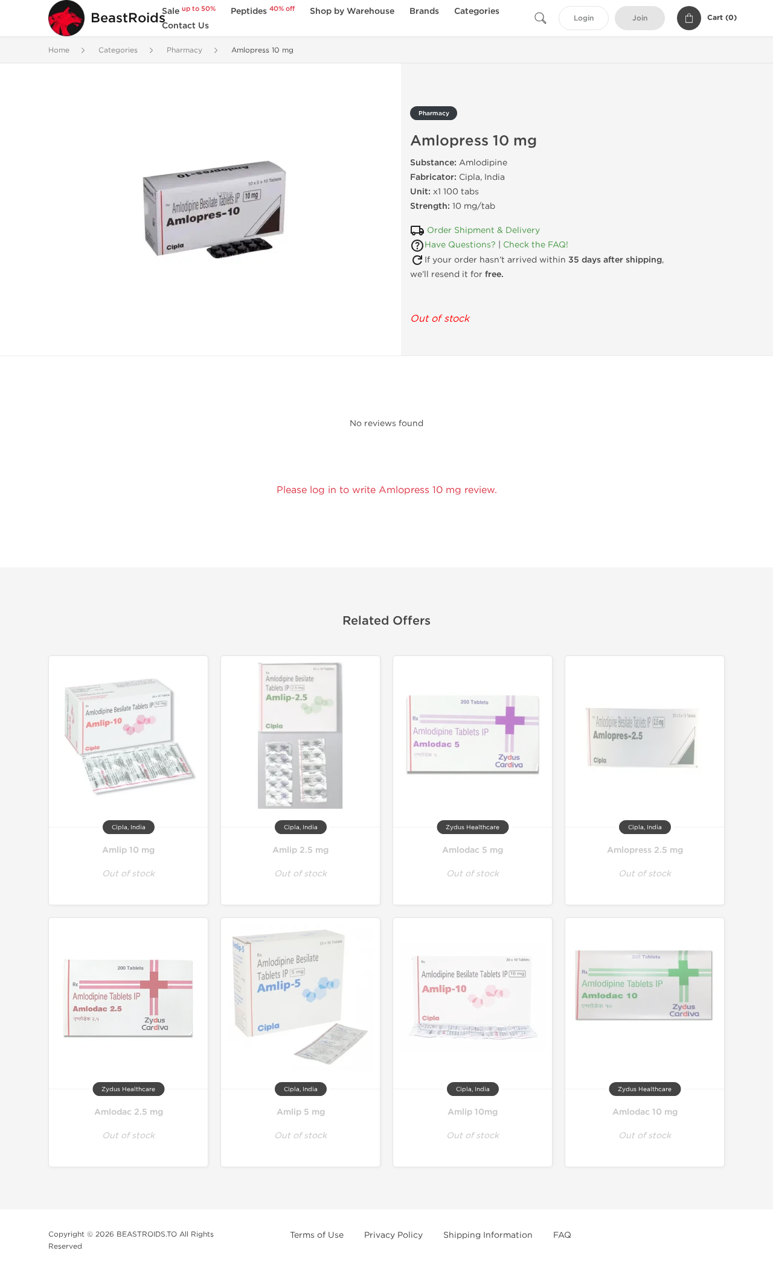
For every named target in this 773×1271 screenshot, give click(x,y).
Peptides (263, 11)
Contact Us (185, 26)
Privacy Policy (393, 1235)
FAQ (562, 1235)
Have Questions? (460, 245)
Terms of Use (317, 1235)
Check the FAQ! (535, 245)
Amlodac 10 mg (645, 1112)
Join (639, 18)
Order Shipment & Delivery (483, 230)
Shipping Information (488, 1235)
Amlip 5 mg (301, 1112)
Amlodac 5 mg (472, 850)
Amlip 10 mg (128, 850)
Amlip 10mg (472, 1112)
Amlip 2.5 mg (300, 850)
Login (584, 18)
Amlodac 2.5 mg (128, 1112)
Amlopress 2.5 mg (645, 850)
